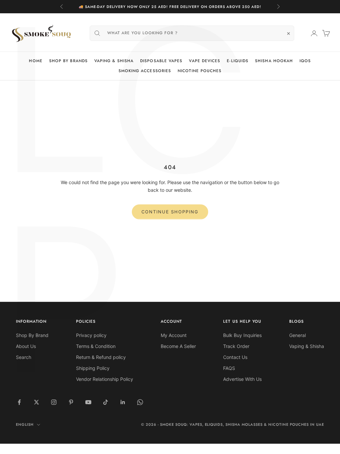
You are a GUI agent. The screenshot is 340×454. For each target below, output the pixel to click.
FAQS (229, 368)
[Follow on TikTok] (105, 402)
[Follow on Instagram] (53, 402)
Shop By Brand (32, 335)
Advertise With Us (242, 379)
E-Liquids (237, 61)
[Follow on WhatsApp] (140, 402)
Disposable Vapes (161, 61)
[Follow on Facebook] (19, 402)
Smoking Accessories (145, 71)
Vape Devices (204, 61)
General (297, 335)
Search (23, 357)
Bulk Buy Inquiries (242, 335)
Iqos (305, 61)
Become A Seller (178, 346)
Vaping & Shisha (113, 61)
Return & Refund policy (101, 357)
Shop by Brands (68, 61)
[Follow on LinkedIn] (123, 402)
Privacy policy (91, 335)
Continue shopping (170, 211)
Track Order (236, 346)
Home (35, 61)
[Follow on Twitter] (36, 402)
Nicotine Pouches (199, 71)
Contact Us (235, 357)
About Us (26, 346)
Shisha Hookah (274, 61)
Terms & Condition (96, 346)
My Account (174, 335)
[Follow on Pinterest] (71, 402)
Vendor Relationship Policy (104, 379)
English (25, 424)
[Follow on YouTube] (88, 402)
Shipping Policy (93, 368)
